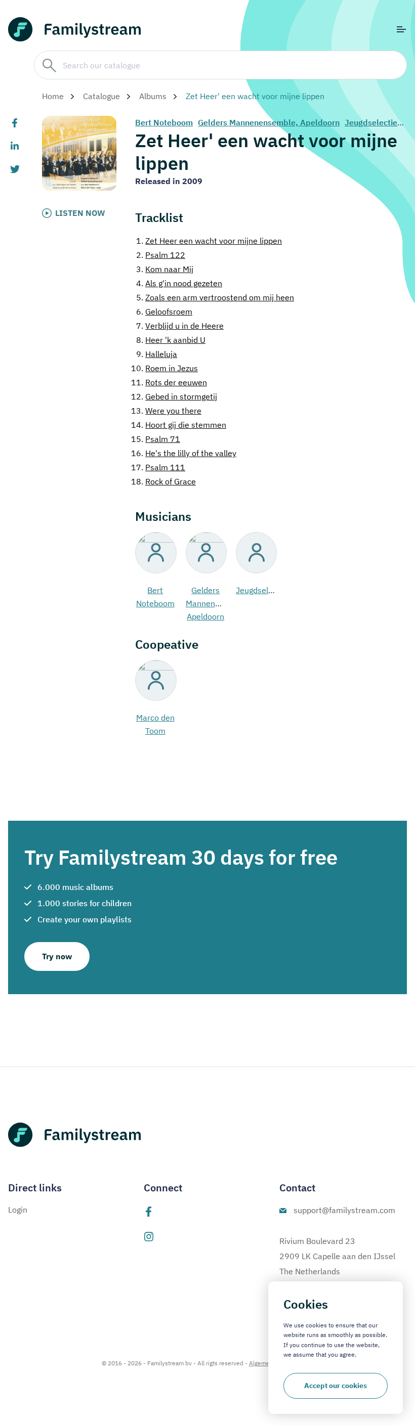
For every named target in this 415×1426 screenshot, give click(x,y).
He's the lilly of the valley (183, 453)
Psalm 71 (155, 439)
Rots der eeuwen (169, 382)
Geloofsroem (164, 311)
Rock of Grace (163, 481)
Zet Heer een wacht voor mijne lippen (209, 241)
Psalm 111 (158, 467)
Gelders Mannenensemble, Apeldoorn (269, 122)
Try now (57, 956)
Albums (153, 96)
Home (53, 96)
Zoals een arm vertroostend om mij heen (215, 297)
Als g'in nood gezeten (179, 283)
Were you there (166, 411)
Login (17, 1210)
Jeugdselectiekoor (379, 122)
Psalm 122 (160, 255)
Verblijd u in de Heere (180, 326)
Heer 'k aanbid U (170, 340)
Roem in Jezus (164, 368)
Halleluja (156, 354)
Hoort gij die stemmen (178, 425)
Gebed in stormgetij (174, 396)
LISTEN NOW (80, 213)
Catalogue (101, 96)
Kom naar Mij (164, 269)
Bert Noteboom (164, 122)
